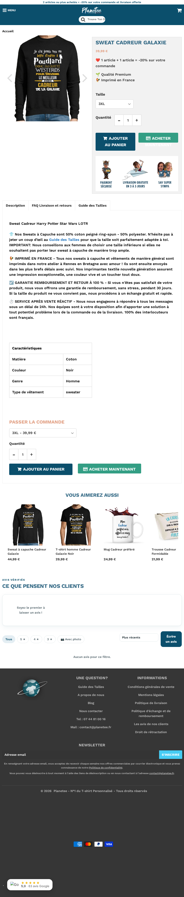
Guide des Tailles (64, 240)
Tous (8, 639)
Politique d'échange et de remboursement (151, 713)
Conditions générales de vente (151, 687)
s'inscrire (171, 754)
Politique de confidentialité (105, 767)
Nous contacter (91, 711)
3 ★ (50, 639)
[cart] (179, 10)
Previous (9, 78)
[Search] (83, 19)
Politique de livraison (151, 703)
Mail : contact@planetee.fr (90, 727)
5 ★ (23, 639)
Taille (100, 94)
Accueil (7, 31)
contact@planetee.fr (161, 773)
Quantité (103, 117)
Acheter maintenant (158, 139)
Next (84, 78)
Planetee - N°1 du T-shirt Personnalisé (83, 791)
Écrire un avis (171, 639)
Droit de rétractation (151, 732)
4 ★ (36, 639)
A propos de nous (91, 695)
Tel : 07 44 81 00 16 (91, 719)
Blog (91, 703)
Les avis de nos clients (151, 724)
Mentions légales (151, 695)
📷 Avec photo (71, 639)
